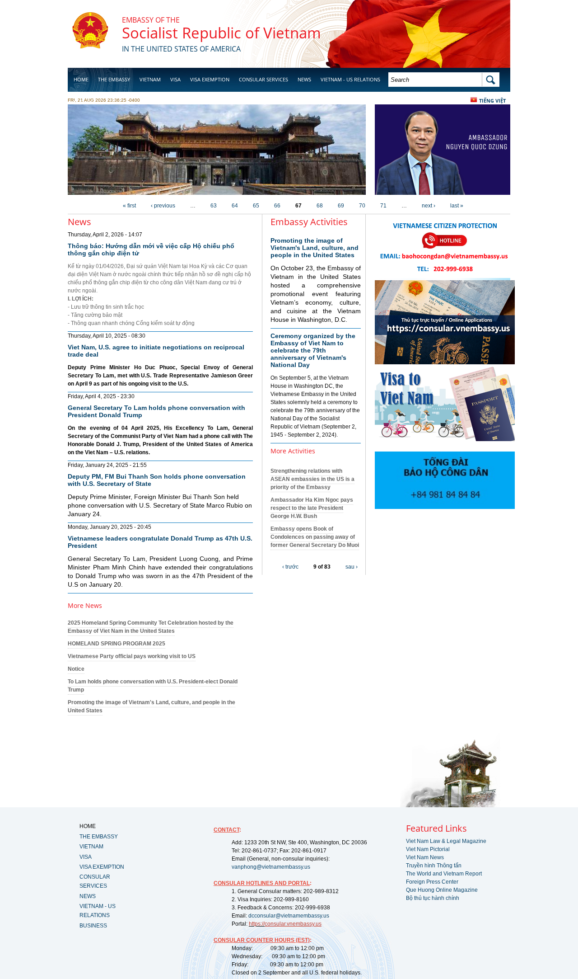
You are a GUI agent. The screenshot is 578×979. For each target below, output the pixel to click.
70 (362, 205)
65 (256, 205)
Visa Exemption (209, 79)
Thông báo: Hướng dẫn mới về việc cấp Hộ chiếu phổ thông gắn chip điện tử (151, 249)
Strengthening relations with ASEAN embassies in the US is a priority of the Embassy (312, 479)
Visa (175, 79)
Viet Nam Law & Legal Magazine (446, 841)
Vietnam (150, 79)
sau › (351, 567)
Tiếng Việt (492, 100)
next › (428, 205)
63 (213, 205)
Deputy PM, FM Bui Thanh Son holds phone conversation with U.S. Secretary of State (157, 480)
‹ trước (290, 567)
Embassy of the (151, 20)
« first (129, 205)
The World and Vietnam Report (444, 874)
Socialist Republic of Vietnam (221, 33)
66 (277, 205)
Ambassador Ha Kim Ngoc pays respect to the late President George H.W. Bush (311, 508)
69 (341, 205)
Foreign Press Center (432, 882)
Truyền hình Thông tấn (433, 865)
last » (456, 205)
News (304, 79)
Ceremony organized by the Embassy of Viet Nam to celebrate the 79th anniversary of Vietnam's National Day (312, 350)
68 (320, 205)
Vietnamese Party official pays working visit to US (132, 656)
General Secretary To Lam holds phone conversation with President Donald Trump (156, 411)
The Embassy (114, 79)
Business (85, 102)
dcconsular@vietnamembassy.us (288, 916)
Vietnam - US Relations (350, 79)
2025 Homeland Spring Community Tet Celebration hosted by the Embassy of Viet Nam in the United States (150, 627)
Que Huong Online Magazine (442, 890)
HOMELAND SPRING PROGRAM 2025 (116, 643)
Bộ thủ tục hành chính (432, 898)
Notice (76, 669)
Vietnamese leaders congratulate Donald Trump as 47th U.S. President (160, 542)
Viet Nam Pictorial (428, 849)
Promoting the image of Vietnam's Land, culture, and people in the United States (314, 248)
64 (235, 205)
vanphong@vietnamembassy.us (271, 867)
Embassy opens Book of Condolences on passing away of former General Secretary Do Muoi (314, 537)
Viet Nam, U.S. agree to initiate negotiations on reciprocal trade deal (156, 351)
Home (81, 79)
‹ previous (163, 205)
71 (383, 205)
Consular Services (263, 79)
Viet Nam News (425, 857)
